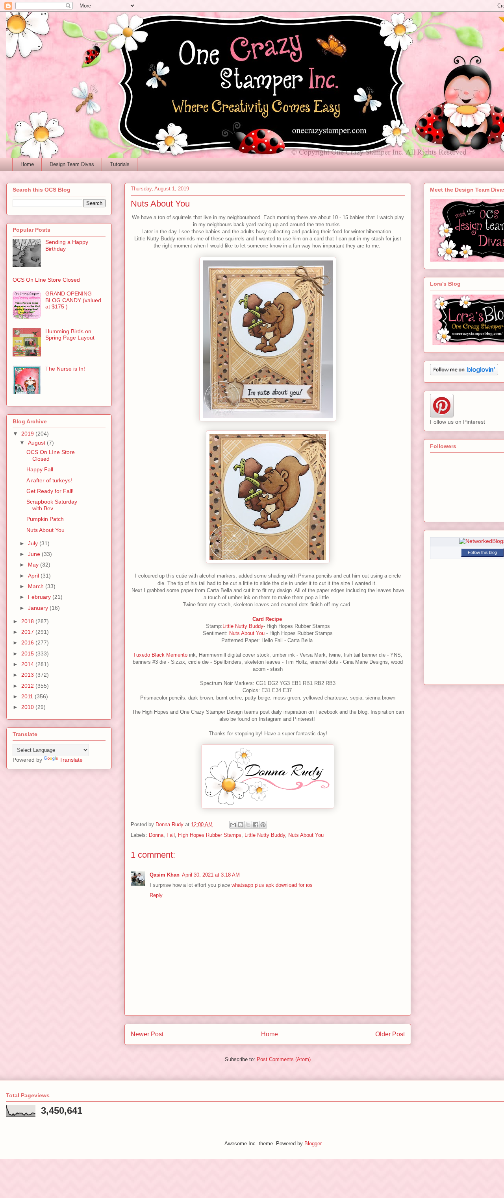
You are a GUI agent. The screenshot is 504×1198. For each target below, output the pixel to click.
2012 (28, 686)
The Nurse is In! (65, 368)
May (34, 564)
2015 (28, 653)
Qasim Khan (165, 875)
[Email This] (233, 825)
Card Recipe (268, 619)
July (33, 543)
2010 (28, 707)
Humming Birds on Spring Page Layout (69, 334)
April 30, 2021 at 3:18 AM (211, 875)
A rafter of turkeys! (49, 480)
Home (27, 164)
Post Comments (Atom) (284, 1059)
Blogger (312, 1143)
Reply (156, 895)
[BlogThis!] (241, 825)
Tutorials (120, 164)
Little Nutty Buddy (242, 626)
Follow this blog (482, 552)
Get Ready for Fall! (50, 491)
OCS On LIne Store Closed (46, 280)
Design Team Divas (72, 164)
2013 (28, 675)
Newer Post (147, 1034)
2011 (28, 696)
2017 (28, 632)
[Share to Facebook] (255, 825)
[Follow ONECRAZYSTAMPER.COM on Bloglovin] (464, 373)
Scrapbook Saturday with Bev (51, 504)
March (36, 586)
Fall (171, 835)
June (35, 554)
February (40, 597)
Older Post (390, 1034)
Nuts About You (246, 633)
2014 (28, 664)
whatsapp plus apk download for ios (272, 885)
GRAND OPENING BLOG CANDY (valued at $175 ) (73, 300)
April (34, 575)
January (39, 608)
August (37, 442)
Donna (156, 835)
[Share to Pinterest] (263, 825)
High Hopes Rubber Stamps (209, 835)
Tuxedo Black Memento (160, 655)
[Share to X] (248, 825)
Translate (71, 760)
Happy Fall (39, 469)
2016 (28, 642)
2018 (28, 621)
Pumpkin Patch (45, 519)
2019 (28, 433)
